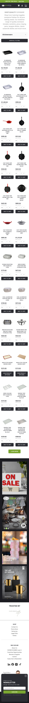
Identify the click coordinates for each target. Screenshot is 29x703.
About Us (14, 648)
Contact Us (14, 627)
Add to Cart (7, 76)
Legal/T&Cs (14, 633)
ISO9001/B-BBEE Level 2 (14, 650)
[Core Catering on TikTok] (20, 664)
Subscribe (14, 692)
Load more (14, 451)
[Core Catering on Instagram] (16, 664)
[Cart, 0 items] (18, 5)
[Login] (22, 5)
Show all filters (14, 40)
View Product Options (7, 373)
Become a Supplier (14, 654)
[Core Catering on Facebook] (12, 664)
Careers (14, 656)
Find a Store (14, 629)
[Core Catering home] (6, 5)
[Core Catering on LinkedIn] (9, 664)
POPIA (14, 635)
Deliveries (14, 631)
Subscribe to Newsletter (14, 659)
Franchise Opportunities (14, 652)
